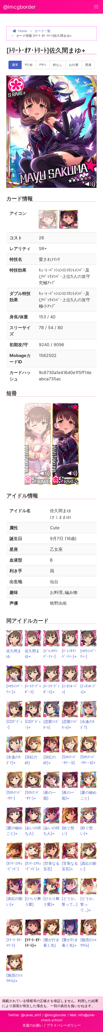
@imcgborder (19, 7)
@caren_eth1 (31, 1015)
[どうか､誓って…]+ (87, 904)
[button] (96, 7)
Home (22, 31)
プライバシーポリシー (63, 1025)
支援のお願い (32, 1025)
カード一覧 (42, 31)
